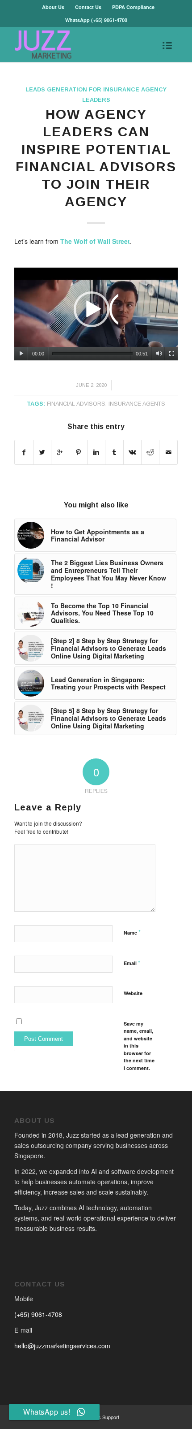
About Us (53, 7)
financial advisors (76, 404)
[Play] (21, 353)
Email (132, 962)
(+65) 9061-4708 (109, 20)
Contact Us (88, 7)
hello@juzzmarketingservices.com (62, 1345)
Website (133, 993)
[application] (96, 314)
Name (132, 932)
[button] (96, 313)
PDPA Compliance (133, 7)
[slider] (92, 353)
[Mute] (158, 353)
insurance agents (137, 404)
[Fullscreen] (171, 353)
